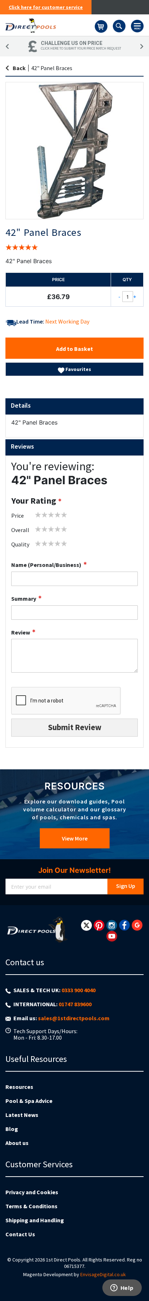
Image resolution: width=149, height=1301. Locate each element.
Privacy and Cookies (31, 1192)
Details (21, 405)
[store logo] (50, 25)
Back (19, 68)
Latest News (21, 1114)
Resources (19, 1086)
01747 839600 (75, 1004)
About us (17, 1142)
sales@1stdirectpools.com (74, 1018)
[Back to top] (138, 1277)
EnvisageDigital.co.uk (103, 1274)
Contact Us (20, 1234)
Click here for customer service (46, 7)
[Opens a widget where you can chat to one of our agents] (122, 1288)
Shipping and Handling (34, 1220)
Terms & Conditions (31, 1206)
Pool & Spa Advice (28, 1100)
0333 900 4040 (78, 990)
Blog (11, 1128)
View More (75, 838)
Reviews (22, 446)
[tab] (74, 406)
